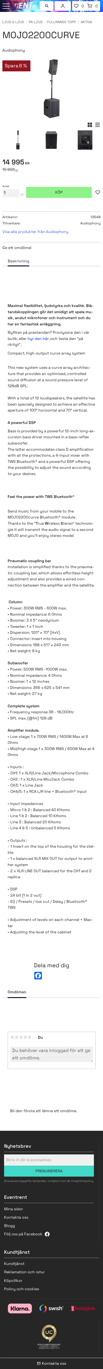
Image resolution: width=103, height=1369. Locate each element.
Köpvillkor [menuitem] (13, 1280)
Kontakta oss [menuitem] (16, 1217)
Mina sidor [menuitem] (62, 6)
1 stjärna (12, 1037)
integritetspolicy (82, 1181)
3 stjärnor (21, 1037)
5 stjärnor (30, 1037)
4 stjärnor (25, 1037)
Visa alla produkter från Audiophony (35, 231)
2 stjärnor (17, 1037)
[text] (51, 163)
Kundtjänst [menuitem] (14, 1263)
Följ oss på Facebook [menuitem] (23, 1234)
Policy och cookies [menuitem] (21, 1288)
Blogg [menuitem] (9, 1225)
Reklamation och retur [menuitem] (24, 1271)
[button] (6, 6)
